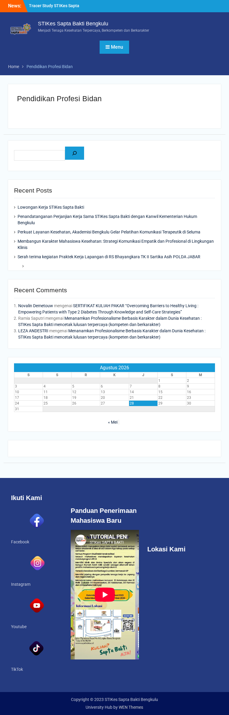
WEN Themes (131, 707)
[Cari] (74, 153)
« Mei (112, 422)
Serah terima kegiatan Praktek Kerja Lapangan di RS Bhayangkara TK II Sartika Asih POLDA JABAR (109, 256)
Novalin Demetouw (35, 305)
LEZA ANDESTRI (33, 330)
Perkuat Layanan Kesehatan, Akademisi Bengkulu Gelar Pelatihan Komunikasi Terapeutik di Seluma (109, 232)
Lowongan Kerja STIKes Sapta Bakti (51, 207)
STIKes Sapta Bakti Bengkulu (73, 24)
